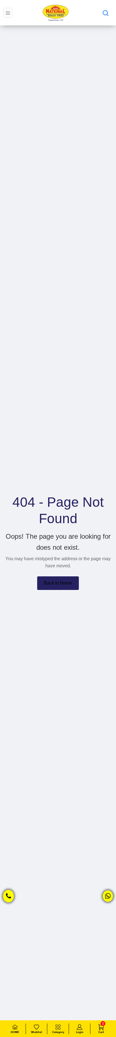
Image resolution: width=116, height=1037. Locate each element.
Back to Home (58, 583)
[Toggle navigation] (7, 13)
